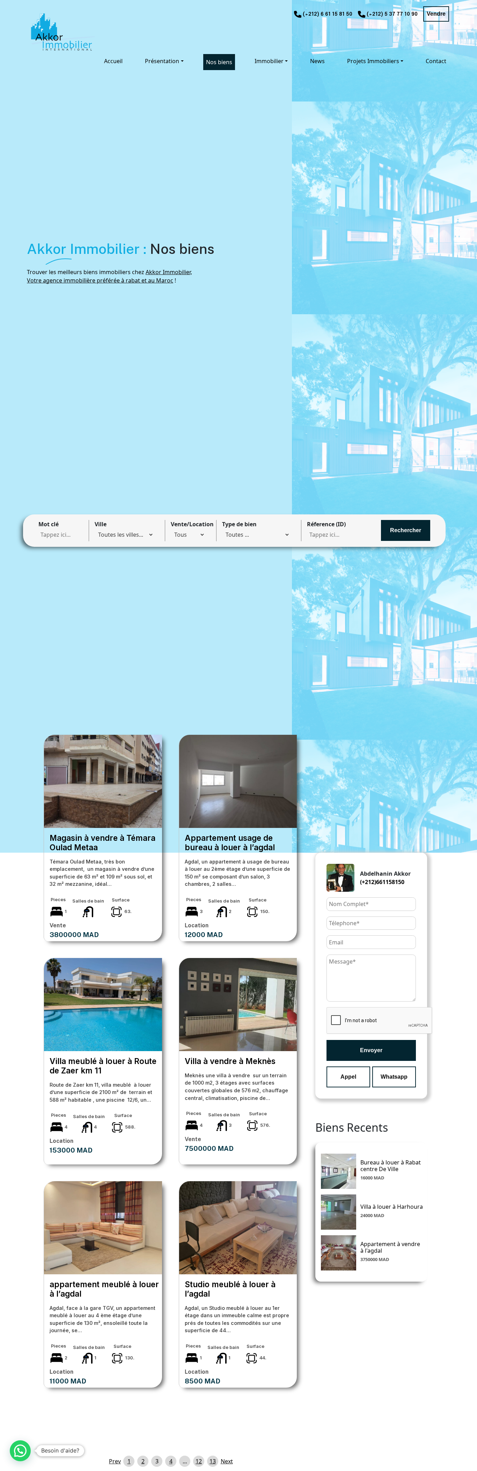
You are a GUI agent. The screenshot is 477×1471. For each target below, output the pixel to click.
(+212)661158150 (382, 882)
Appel (348, 1077)
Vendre (436, 14)
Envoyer (371, 1050)
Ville (101, 524)
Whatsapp (394, 1077)
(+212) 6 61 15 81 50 (327, 14)
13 (213, 1461)
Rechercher (405, 530)
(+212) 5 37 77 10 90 (392, 14)
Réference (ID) (326, 524)
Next (226, 1461)
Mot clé (48, 524)
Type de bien (239, 524)
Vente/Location (192, 524)
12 (199, 1461)
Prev (114, 1461)
